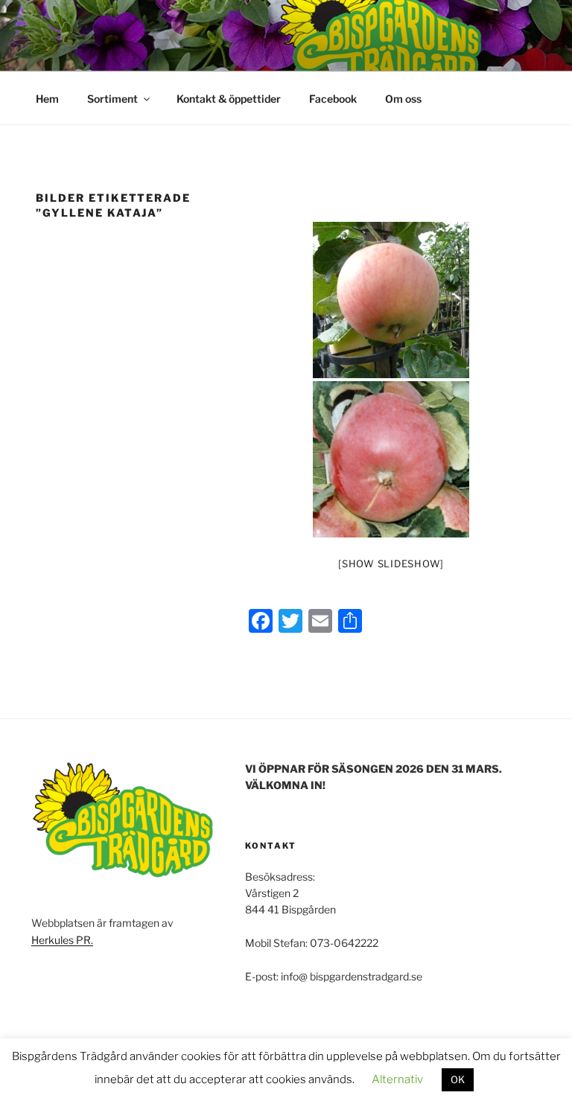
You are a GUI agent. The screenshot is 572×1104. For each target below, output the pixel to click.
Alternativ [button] (397, 1079)
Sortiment (112, 98)
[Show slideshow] (391, 563)
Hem (47, 98)
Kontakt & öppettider (229, 98)
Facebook (333, 98)
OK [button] (458, 1079)
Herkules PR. (62, 940)
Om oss (403, 98)
